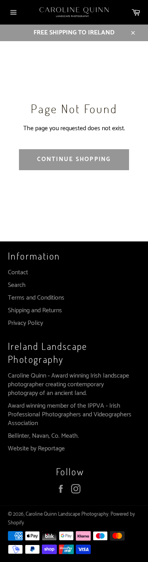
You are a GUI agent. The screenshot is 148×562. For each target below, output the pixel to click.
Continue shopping (74, 159)
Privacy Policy (25, 323)
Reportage (51, 448)
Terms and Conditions (36, 297)
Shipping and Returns (35, 310)
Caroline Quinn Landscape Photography (67, 514)
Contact (18, 272)
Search (17, 285)
